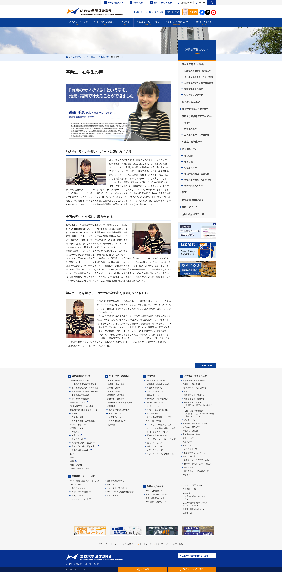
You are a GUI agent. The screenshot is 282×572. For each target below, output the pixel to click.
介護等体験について (117, 421)
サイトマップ (145, 544)
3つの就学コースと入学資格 (195, 388)
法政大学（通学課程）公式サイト (196, 556)
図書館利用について (115, 481)
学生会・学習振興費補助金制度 (120, 492)
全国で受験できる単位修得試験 (198, 83)
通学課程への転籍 (190, 431)
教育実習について (116, 417)
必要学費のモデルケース (194, 453)
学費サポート (112, 495)
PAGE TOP (207, 365)
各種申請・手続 (172, 12)
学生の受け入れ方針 (193, 185)
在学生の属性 (190, 129)
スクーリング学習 (153, 421)
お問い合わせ (179, 544)
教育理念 (188, 156)
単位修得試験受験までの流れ (159, 417)
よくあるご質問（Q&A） (193, 485)
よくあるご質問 (157, 12)
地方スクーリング (154, 446)
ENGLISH (201, 3)
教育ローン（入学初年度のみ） (197, 460)
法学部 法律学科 (115, 380)
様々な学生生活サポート (117, 488)
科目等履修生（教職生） (194, 399)
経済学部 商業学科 (116, 399)
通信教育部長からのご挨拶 (195, 109)
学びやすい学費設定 (193, 95)
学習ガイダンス (78, 488)
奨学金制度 (188, 467)
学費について (188, 445)
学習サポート (76, 484)
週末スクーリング (154, 443)
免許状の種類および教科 (119, 410)
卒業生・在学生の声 (99, 57)
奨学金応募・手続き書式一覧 (196, 471)
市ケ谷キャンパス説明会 (156, 494)
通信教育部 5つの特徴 (193, 64)
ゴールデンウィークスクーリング (161, 439)
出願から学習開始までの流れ (195, 380)
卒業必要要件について (156, 391)
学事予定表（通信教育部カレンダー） (86, 481)
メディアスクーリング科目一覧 (160, 454)
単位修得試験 (152, 413)
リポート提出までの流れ (157, 410)
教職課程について (116, 413)
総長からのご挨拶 (191, 102)
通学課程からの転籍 (191, 434)
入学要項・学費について (177, 23)
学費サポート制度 (190, 456)
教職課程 (111, 406)
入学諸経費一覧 (190, 449)
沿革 (184, 192)
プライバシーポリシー (108, 544)
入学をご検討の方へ (116, 3)
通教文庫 (110, 484)
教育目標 (188, 161)
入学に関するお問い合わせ (157, 502)
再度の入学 (187, 442)
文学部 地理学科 (115, 391)
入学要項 (186, 475)
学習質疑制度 (77, 495)
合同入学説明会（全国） (156, 498)
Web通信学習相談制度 (81, 492)
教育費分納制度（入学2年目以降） (199, 464)
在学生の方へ (138, 3)
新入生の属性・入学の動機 (196, 135)
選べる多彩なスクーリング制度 (198, 77)
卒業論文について (154, 395)
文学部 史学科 (114, 388)
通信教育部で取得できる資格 (119, 402)
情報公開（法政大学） (193, 200)
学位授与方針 (190, 167)
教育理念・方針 (190, 149)
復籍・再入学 (188, 438)
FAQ (194, 569)
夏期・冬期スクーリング (157, 435)
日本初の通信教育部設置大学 (197, 71)
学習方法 (125, 23)
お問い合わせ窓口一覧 (193, 214)
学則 (72, 461)
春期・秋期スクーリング (157, 432)
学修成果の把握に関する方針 (197, 179)
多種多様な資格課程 (193, 89)
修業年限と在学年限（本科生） (160, 384)
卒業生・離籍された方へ (163, 3)
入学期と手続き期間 (191, 384)
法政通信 (186, 493)
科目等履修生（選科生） (194, 395)
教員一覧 (111, 424)
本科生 (187, 391)
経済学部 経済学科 (116, 395)
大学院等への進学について (158, 399)
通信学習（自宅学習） (155, 402)
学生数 (187, 123)
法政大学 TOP (186, 3)
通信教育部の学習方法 (155, 380)
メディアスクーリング (156, 450)
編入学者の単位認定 (191, 427)
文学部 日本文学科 (116, 384)
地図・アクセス (141, 12)
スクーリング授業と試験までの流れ (162, 428)
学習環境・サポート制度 (148, 23)
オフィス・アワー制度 (81, 499)
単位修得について (154, 388)
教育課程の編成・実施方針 (196, 173)
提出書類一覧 (189, 420)
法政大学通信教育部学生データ (197, 116)
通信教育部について (78, 23)
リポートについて (154, 406)
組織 (72, 457)
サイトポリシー (129, 544)
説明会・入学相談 (203, 23)
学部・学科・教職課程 (104, 23)
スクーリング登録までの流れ (159, 424)
